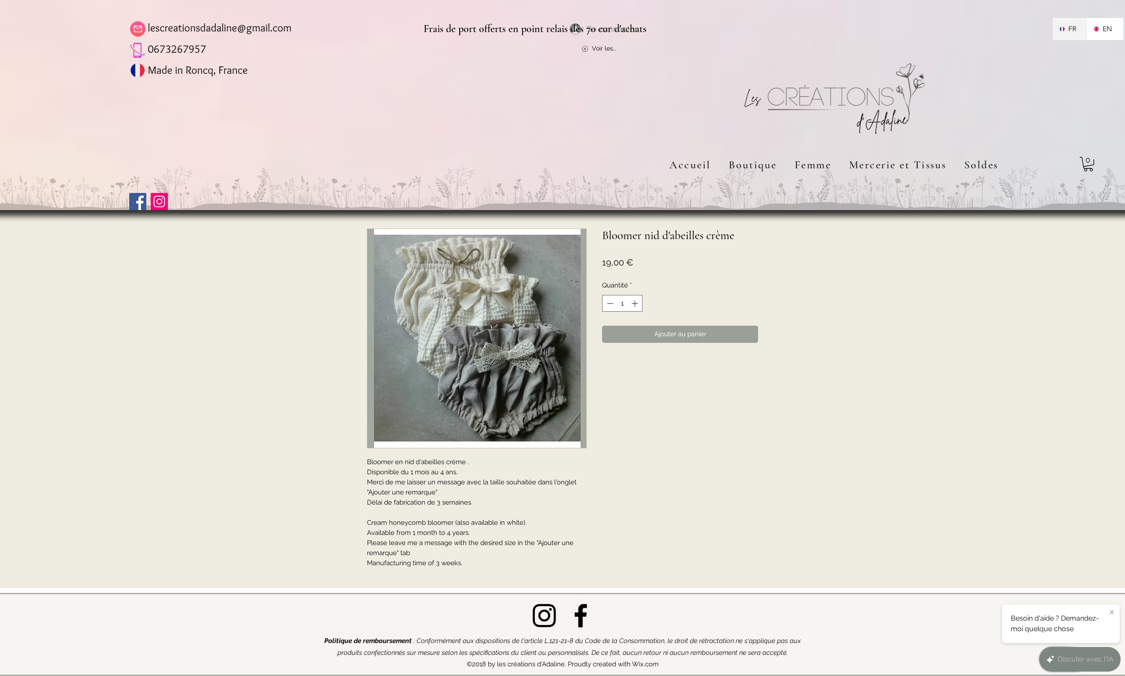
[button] (1088, 164)
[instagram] (544, 615)
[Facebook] (137, 201)
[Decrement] (609, 303)
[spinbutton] (622, 303)
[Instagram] (159, 201)
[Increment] (636, 303)
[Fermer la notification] (1111, 613)
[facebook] (580, 615)
